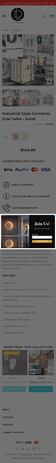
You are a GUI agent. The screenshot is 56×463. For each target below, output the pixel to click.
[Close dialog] (55, 215)
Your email (35, 234)
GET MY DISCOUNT (42, 241)
